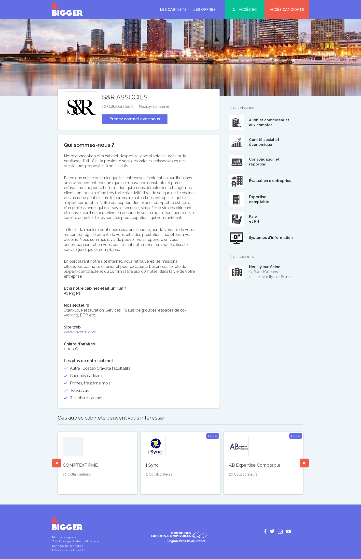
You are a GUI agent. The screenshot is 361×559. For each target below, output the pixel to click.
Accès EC (248, 9)
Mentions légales (64, 537)
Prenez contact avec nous (135, 119)
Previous (56, 463)
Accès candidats (287, 9)
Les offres (204, 9)
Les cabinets (173, 9)
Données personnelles (67, 545)
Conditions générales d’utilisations (75, 541)
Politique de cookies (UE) (68, 550)
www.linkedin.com (80, 332)
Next (304, 463)
